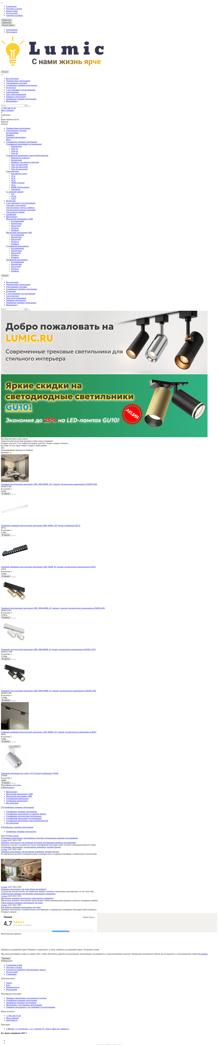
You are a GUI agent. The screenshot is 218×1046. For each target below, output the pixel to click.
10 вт (13, 176)
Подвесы (15, 228)
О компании (11, 6)
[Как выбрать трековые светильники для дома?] (22, 903)
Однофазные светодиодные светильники (23, 816)
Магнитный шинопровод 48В (19, 232)
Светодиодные (12, 92)
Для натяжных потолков (16, 83)
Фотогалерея (11, 989)
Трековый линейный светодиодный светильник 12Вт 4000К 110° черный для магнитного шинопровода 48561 (48, 732)
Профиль (10, 135)
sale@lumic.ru (12, 1020)
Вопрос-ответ (12, 11)
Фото (8, 140)
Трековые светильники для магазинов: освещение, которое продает (30, 852)
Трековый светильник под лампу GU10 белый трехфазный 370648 (29, 773)
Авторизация (11, 30)
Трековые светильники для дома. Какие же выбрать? (23, 889)
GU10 (13, 196)
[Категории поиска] (2, 278)
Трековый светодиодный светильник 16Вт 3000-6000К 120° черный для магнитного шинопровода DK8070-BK (49, 484)
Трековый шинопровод (16, 137)
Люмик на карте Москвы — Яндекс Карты (109, 1044)
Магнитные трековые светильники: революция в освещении (27, 898)
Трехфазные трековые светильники (21, 99)
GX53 (13, 198)
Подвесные (11, 88)
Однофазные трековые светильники (21, 85)
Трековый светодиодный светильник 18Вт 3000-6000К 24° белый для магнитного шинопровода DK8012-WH (48, 649)
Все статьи (14, 836)
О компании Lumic (14, 965)
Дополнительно (8, 978)
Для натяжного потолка (16, 130)
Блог (8, 985)
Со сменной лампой (14, 192)
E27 (12, 194)
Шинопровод (12, 101)
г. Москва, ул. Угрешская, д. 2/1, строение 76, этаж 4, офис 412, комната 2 (37, 1029)
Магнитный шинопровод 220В (19, 219)
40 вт (13, 185)
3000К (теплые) (17, 183)
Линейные (15, 189)
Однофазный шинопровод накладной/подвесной (27, 155)
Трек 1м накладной (19, 164)
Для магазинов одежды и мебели (20, 208)
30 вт (13, 180)
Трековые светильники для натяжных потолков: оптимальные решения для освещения (38, 843)
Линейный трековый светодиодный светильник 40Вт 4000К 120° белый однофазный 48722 (40, 525)
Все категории (12, 78)
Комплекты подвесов (20, 158)
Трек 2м (14, 151)
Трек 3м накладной (19, 169)
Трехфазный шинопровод (17, 260)
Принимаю (6, 958)
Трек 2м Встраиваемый (16, 94)
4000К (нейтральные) (20, 187)
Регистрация (11, 32)
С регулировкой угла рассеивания (20, 90)
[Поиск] (29, 106)
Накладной (16, 226)
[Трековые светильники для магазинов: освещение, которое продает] (31, 847)
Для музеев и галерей (15, 212)
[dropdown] (2, 2)
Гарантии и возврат (14, 15)
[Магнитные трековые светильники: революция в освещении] (28, 894)
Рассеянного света (19, 174)
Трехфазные (11, 214)
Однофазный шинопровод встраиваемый (24, 144)
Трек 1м (14, 149)
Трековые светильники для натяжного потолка (26, 998)
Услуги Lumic (12, 13)
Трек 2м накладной (19, 167)
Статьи (4, 840)
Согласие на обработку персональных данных (26, 970)
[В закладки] (12, 494)
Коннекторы (16, 146)
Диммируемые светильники (18, 81)
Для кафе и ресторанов (16, 205)
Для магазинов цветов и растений (20, 210)
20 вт (13, 178)
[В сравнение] (15, 494)
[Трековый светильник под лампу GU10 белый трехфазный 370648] (15, 771)
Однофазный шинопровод (17, 246)
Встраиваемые (12, 133)
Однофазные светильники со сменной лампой (26, 814)
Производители (13, 987)
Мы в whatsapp (7, 110)
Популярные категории (11, 994)
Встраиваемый (17, 221)
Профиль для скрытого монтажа (25, 162)
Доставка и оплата (14, 9)
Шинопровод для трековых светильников (24, 1005)
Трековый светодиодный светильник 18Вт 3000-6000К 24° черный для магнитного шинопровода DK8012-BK (48, 691)
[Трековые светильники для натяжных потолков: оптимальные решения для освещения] (39, 838)
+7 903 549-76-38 (8, 108)
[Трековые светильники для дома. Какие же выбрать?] (21, 885)
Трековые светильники (16, 97)
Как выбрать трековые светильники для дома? (21, 907)
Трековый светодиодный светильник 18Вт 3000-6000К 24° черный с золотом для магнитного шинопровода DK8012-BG (53, 608)
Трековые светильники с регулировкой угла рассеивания (30, 1007)
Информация (6, 961)
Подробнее (203, 954)
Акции (9, 983)
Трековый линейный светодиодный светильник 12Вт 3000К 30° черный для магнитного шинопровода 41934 (48, 567)
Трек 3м (14, 153)
